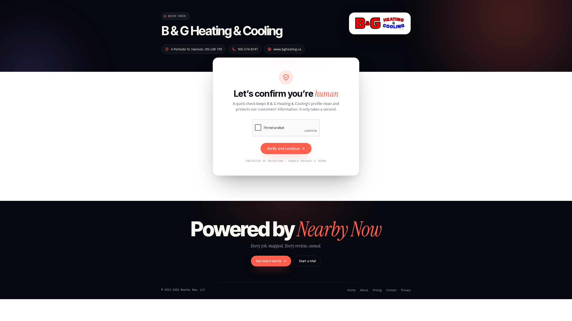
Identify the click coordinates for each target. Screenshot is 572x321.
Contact (391, 290)
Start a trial (307, 261)
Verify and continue (283, 148)
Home (351, 290)
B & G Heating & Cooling (221, 30)
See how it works (268, 261)
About (364, 290)
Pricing (377, 290)
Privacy (406, 290)
